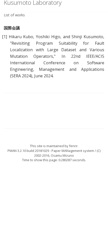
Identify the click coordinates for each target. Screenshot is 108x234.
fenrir (73, 146)
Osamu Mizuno (62, 155)
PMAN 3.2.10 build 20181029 (28, 150)
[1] (4, 36)
